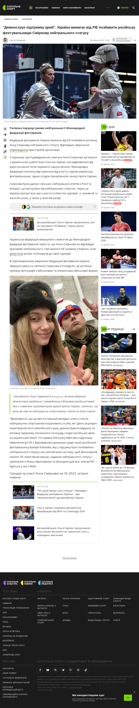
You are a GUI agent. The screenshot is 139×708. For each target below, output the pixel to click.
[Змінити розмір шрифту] (135, 40)
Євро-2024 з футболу (43, 614)
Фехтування (27, 19)
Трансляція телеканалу (16, 608)
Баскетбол (89, 7)
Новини (56, 7)
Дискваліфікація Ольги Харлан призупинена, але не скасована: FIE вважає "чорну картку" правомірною (65, 226)
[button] (5, 129)
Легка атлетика (11, 631)
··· (108, 7)
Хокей (116, 620)
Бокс (65, 613)
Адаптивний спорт (99, 598)
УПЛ (5, 612)
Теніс (6, 622)
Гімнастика (94, 613)
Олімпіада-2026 (11, 654)
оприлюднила (19, 150)
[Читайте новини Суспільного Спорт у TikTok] (86, 670)
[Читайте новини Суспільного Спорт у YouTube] (47, 670)
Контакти (8, 668)
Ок (128, 697)
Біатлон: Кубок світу (14, 598)
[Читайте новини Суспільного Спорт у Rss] (55, 670)
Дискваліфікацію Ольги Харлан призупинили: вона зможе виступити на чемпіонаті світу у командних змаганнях (64, 531)
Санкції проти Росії (13, 645)
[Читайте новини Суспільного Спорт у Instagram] (78, 670)
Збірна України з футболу (46, 607)
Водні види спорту (99, 620)
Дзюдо (67, 620)
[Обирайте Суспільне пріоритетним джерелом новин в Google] (5, 157)
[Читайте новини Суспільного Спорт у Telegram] (63, 670)
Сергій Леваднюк (18, 40)
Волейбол (8, 640)
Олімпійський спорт (45, 621)
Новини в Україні (11, 19)
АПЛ (5, 650)
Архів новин (9, 673)
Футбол (7, 626)
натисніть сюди (75, 687)
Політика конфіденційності (13, 688)
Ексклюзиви (41, 7)
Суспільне (86, 684)
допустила (16, 253)
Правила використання (16, 682)
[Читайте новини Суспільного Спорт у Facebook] (40, 670)
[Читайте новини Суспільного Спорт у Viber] (70, 670)
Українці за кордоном (15, 636)
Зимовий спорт (97, 605)
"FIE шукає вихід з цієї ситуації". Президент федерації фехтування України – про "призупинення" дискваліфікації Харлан (62, 494)
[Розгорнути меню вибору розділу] (30, 7)
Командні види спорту (122, 599)
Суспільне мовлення (14, 677)
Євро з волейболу (72, 7)
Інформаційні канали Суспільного (15, 695)
